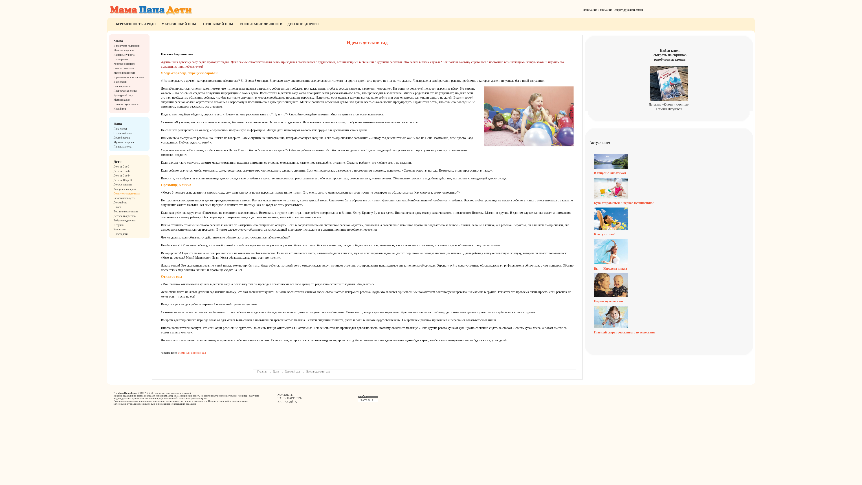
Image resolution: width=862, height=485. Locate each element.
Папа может (120, 128)
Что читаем (120, 229)
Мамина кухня (122, 99)
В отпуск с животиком (610, 173)
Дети (117, 162)
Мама (118, 41)
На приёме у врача (124, 54)
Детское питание (123, 184)
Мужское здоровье (124, 142)
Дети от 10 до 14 (123, 180)
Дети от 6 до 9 (122, 175)
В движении (120, 81)
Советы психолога (124, 68)
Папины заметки (123, 146)
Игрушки (119, 225)
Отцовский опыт (219, 24)
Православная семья (125, 90)
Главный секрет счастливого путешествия (624, 332)
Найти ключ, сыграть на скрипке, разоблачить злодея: (670, 54)
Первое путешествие (608, 301)
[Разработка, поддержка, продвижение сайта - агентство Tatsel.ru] (368, 401)
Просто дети (121, 234)
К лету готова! (604, 234)
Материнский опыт (180, 24)
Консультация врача (125, 189)
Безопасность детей (124, 198)
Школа (117, 207)
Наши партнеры (289, 398)
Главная (262, 371)
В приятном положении (127, 45)
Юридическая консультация (129, 77)
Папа (118, 124)
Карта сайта (287, 401)
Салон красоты (122, 86)
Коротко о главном (124, 63)
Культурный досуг (124, 95)
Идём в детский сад (318, 371)
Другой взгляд (122, 137)
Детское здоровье (304, 24)
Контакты (285, 394)
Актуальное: (599, 143)
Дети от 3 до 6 (122, 171)
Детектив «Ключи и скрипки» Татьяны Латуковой (669, 107)
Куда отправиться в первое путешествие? (624, 203)
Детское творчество (125, 216)
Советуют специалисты (127, 193)
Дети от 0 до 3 (122, 166)
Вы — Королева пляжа (610, 268)
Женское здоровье (124, 50)
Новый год (120, 108)
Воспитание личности (261, 24)
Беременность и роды (136, 24)
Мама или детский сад (192, 352)
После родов (121, 59)
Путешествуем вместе (126, 104)
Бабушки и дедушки (125, 220)
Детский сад (120, 202)
